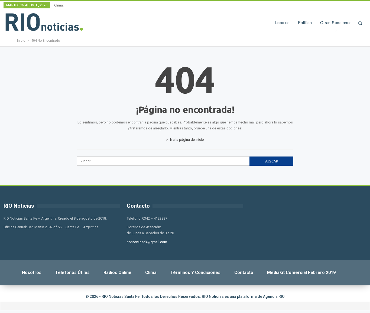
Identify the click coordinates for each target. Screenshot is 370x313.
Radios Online (117, 272)
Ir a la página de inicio (186, 140)
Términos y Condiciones (195, 272)
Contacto (243, 272)
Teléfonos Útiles (72, 272)
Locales (282, 22)
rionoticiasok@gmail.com (147, 242)
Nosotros (31, 272)
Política (305, 22)
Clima (151, 272)
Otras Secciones (336, 22)
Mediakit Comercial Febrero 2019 (301, 272)
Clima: (59, 5)
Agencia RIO (274, 296)
